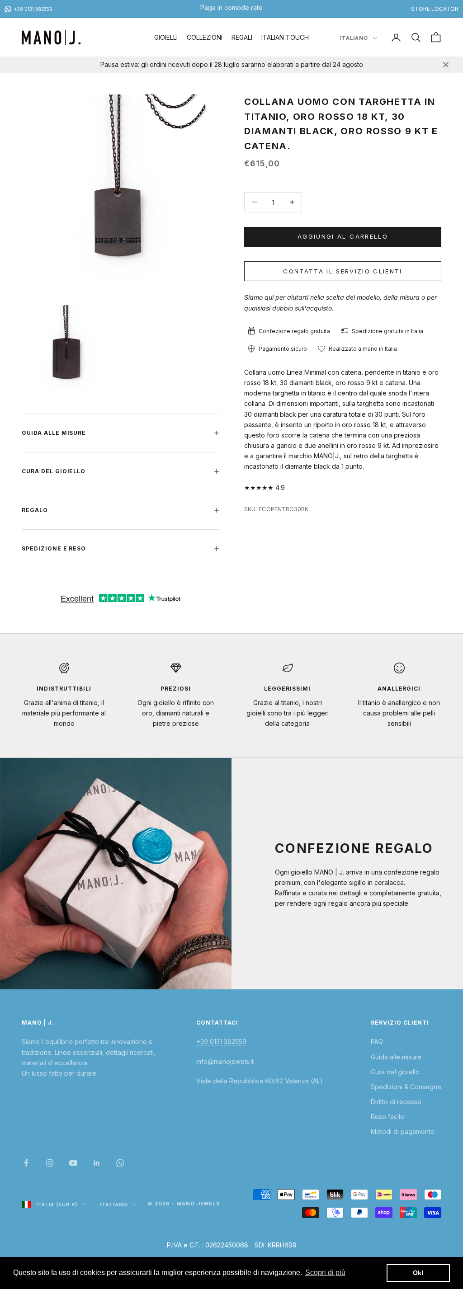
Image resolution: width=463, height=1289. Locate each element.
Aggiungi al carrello (343, 236)
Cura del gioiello (395, 1072)
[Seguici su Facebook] (26, 1162)
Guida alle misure (396, 1057)
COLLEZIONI (204, 37)
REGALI (242, 37)
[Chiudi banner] (446, 64)
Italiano (354, 38)
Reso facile (387, 1116)
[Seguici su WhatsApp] (120, 1162)
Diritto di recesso (396, 1102)
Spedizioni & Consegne (406, 1087)
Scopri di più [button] (325, 1272)
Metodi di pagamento (403, 1131)
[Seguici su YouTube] (73, 1162)
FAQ (377, 1041)
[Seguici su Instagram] (49, 1162)
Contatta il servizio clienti (342, 271)
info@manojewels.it (225, 1061)
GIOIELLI (166, 37)
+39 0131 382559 (221, 1041)
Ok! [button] (418, 1272)
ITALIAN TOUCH (285, 37)
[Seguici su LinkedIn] (96, 1162)
